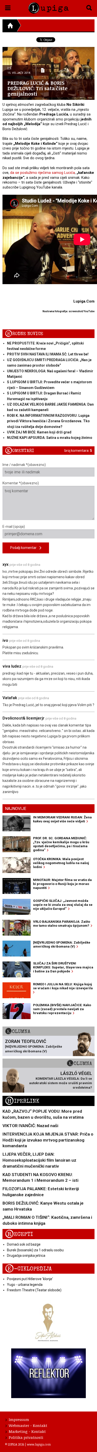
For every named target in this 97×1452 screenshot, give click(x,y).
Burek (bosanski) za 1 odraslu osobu (35, 1250)
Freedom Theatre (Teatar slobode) (34, 1290)
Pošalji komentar (25, 548)
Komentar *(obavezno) (20, 483)
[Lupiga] (48, 7)
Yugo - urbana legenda (25, 1285)
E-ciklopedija (28, 1268)
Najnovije (15, 808)
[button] (7, 6)
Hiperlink (22, 1101)
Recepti (19, 1234)
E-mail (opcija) (13, 527)
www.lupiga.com (39, 1444)
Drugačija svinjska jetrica (26, 1256)
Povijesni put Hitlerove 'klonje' (30, 1279)
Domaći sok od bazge (24, 1244)
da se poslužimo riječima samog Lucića (42, 172)
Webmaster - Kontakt (28, 1425)
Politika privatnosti (26, 1437)
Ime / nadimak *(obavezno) (24, 465)
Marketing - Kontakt (27, 1431)
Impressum (19, 1419)
